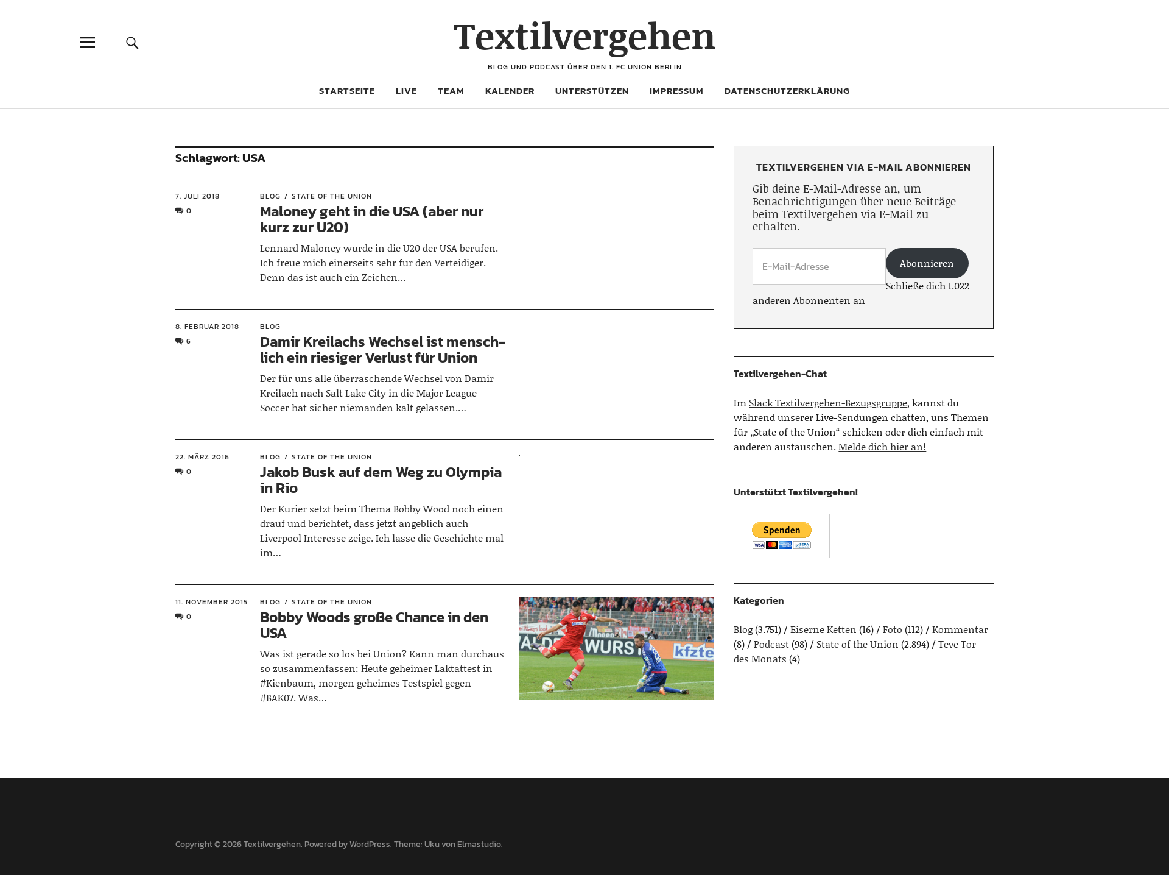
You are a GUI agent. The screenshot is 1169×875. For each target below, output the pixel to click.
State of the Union (332, 196)
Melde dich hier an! (882, 446)
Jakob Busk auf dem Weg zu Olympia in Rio (381, 479)
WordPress (369, 844)
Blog (270, 196)
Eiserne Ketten (823, 629)
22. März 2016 (202, 457)
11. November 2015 (211, 602)
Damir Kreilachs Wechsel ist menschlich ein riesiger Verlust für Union (382, 349)
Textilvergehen (585, 35)
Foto (892, 629)
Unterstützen (592, 90)
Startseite (347, 90)
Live (406, 90)
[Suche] (132, 42)
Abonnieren (927, 263)
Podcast (771, 644)
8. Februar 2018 (207, 326)
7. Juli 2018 (197, 196)
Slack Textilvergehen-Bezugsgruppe (828, 402)
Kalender (510, 90)
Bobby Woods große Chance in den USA (374, 624)
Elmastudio (479, 844)
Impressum (677, 90)
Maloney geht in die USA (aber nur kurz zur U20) (371, 219)
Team (451, 90)
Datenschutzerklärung (787, 90)
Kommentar (960, 629)
